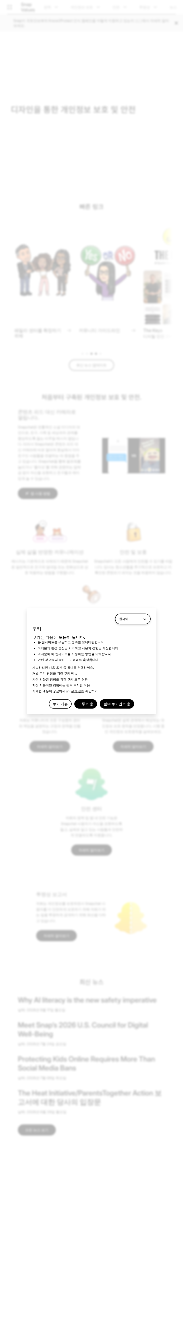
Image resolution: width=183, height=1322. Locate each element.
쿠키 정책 (77, 691)
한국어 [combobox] (123, 619)
